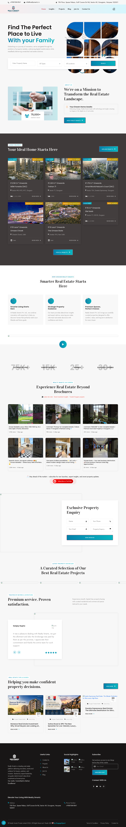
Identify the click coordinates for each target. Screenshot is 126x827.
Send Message (63, 433)
